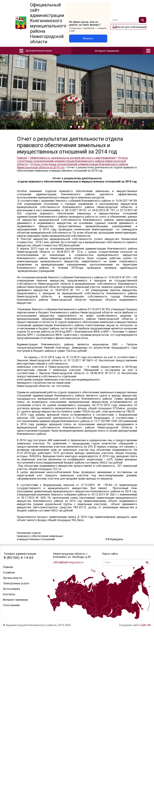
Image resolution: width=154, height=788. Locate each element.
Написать (88, 38)
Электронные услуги (16, 583)
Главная (8, 567)
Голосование (11, 605)
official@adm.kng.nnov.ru (68, 562)
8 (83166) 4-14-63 (18, 557)
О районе (9, 572)
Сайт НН (145, 625)
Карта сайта (110, 553)
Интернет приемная (15, 599)
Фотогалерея (11, 589)
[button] (71, 127)
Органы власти (12, 578)
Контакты (9, 594)
